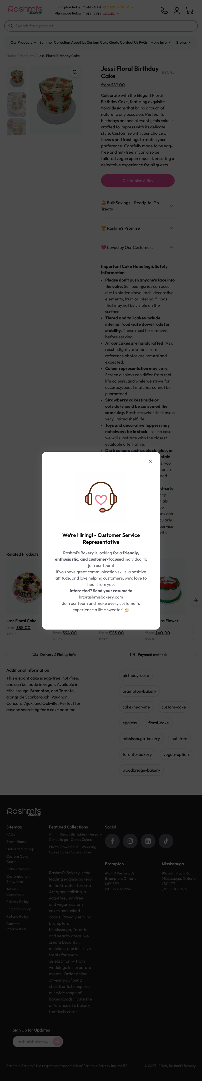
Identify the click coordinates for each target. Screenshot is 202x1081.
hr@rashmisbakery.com (101, 597)
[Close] (150, 461)
